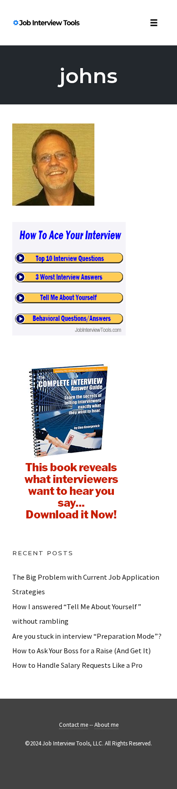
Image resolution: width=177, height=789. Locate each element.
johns (88, 75)
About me (106, 725)
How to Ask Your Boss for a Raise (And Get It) (81, 650)
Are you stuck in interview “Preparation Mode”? (87, 636)
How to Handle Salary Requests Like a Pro (77, 665)
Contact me (73, 725)
